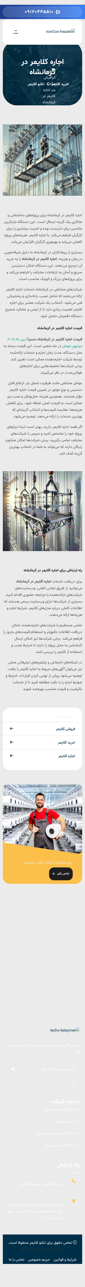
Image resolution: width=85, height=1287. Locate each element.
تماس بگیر (63, 874)
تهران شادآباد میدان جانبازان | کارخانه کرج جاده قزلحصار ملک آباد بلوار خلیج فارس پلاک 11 (35, 1211)
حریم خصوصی (39, 1259)
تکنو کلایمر (38, 1242)
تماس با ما (16, 1259)
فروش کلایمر (65, 729)
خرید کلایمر (60, 84)
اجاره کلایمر (66, 756)
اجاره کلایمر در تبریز (60, 1145)
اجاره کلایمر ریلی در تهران (56, 1133)
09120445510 (53, 1184)
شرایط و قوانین (65, 1259)
